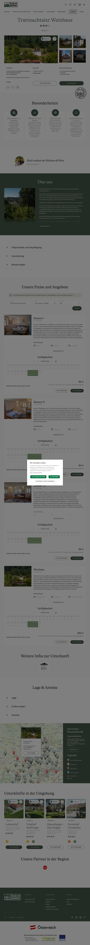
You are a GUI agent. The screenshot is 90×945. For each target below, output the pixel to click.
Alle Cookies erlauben (38, 476)
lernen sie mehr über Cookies (36, 472)
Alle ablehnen (54, 476)
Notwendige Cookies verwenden (45, 481)
